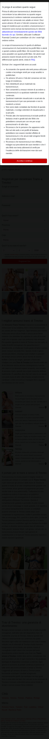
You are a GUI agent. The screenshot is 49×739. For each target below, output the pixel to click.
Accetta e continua (24, 161)
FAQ (33, 60)
